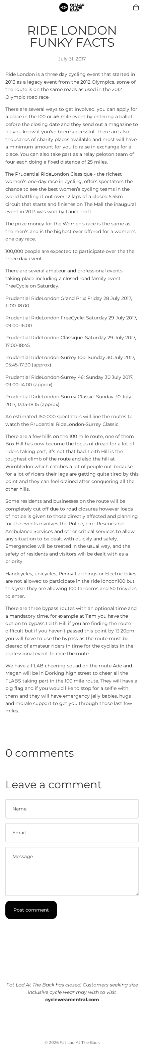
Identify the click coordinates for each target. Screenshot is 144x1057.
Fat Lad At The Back (80, 1042)
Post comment (31, 910)
